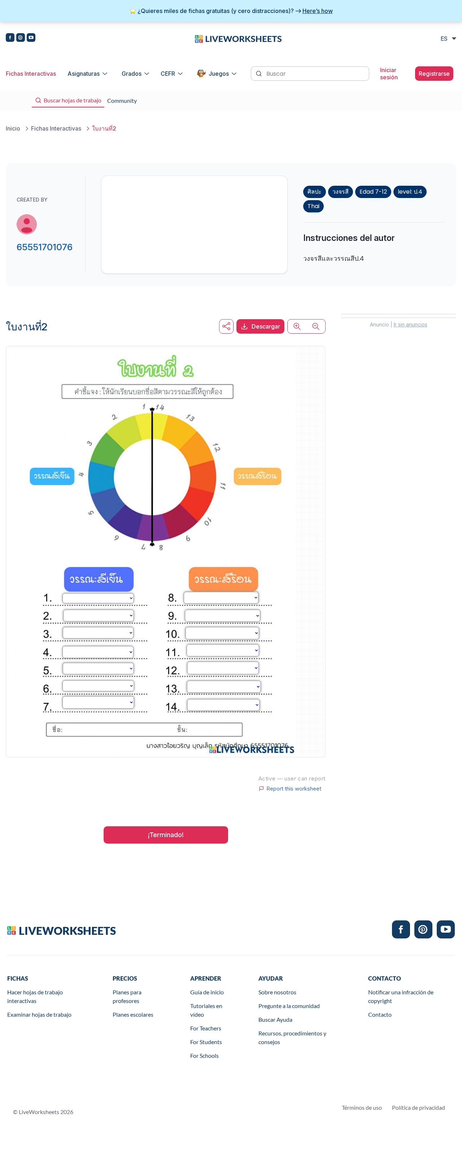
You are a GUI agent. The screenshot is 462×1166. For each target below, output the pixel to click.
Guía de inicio (207, 992)
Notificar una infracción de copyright (400, 996)
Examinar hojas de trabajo (39, 1014)
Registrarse (434, 73)
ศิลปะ (315, 192)
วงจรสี (340, 192)
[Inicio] (238, 38)
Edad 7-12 (373, 192)
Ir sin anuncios (410, 324)
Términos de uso (362, 1107)
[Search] (259, 73)
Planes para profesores (127, 996)
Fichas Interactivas (31, 73)
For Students (206, 1041)
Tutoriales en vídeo (206, 1010)
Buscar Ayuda (275, 1019)
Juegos (219, 73)
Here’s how (317, 10)
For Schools (204, 1055)
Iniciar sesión (389, 73)
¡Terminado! (166, 835)
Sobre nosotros (277, 992)
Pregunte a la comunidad (289, 1005)
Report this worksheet (293, 789)
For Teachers (205, 1028)
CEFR (168, 73)
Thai (313, 206)
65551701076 (45, 247)
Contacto (380, 1014)
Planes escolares (133, 1014)
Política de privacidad (418, 1107)
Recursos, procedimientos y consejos (292, 1037)
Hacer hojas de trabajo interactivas (35, 996)
